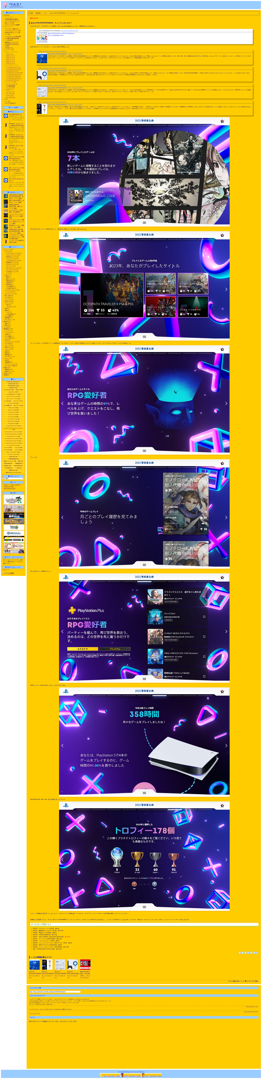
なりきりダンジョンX (12, 71)
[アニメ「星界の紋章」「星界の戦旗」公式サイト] (14, 518)
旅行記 (5, 321)
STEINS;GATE (13, 383)
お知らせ (6, 373)
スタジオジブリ (13, 412)
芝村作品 (8, 284)
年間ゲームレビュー (10, 461)
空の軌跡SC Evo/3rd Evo (12, 44)
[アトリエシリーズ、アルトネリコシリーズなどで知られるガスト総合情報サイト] (14, 548)
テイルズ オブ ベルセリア (13, 76)
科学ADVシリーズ (11, 257)
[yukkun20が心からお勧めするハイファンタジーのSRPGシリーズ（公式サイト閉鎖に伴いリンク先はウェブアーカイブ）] (14, 523)
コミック (7, 299)
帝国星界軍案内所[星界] (11, 19)
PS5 (250, 981)
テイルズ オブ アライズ (12, 80)
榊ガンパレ (9, 279)
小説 (6, 275)
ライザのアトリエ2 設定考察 (13, 36)
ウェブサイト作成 (10, 365)
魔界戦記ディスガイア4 (11, 42)
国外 (6, 325)
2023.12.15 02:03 (247, 1011)
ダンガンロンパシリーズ (13, 268)
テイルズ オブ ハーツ (13, 436)
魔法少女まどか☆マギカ (13, 472)
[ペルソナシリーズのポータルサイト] (14, 542)
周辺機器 (7, 362)
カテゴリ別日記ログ (10, 103)
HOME (31, 13)
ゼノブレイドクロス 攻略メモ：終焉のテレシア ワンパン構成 (16, 221)
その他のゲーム (9, 48)
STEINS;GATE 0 (13, 385)
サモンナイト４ (10, 59)
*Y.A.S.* (15, 4)
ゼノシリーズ (10, 266)
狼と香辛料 (18, 465)
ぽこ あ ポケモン (10, 97)
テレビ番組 (8, 316)
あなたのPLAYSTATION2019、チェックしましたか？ (48, 974)
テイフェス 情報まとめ (12, 29)
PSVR (253, 981)
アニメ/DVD (8, 338)
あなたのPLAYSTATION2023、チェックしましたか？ (51, 23)
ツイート (6, 569)
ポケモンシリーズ (11, 264)
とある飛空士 (10, 286)
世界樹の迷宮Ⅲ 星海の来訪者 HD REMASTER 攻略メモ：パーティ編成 (16, 196)
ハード (8, 273)
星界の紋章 (8, 463)
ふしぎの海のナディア (13, 394)
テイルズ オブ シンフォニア (13, 431)
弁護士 (5, 367)
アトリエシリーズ (11, 270)
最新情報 (38, 13)
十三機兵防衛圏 (10, 86)
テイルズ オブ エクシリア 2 (13, 69)
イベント (7, 303)
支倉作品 (8, 282)
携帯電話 (7, 318)
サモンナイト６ (10, 63)
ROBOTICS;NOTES (13, 381)
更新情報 (18, 463)
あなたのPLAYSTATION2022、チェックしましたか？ (35, 974)
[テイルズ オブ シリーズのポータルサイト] (14, 529)
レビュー (6, 249)
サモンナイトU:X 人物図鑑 (12, 25)
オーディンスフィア (11, 84)
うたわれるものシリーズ (13, 260)
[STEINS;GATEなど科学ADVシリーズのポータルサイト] (14, 536)
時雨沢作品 (9, 281)
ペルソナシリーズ (11, 258)
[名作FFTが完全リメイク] (14, 511)
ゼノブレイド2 (10, 92)
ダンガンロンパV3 (13, 421)
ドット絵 (7, 101)
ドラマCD (8, 297)
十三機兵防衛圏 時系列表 (12, 38)
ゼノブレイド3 (10, 93)
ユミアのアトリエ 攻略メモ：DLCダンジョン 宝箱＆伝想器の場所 (16, 236)
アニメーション (9, 294)
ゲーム (45, 13)
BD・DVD (8, 295)
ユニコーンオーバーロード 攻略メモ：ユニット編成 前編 (17, 216)
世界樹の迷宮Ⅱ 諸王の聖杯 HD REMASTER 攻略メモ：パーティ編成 (16, 231)
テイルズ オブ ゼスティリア (14, 74)
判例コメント (8, 371)
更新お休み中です (17, 114)
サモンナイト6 (13, 407)
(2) (257, 981)
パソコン (7, 330)
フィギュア (9, 292)
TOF (7, 305)
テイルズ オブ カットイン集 (12, 30)
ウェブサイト (8, 319)
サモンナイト (10, 54)
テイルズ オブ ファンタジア (13, 438)
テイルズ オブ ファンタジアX (14, 72)
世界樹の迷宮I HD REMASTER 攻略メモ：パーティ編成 (16, 206)
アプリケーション (10, 364)
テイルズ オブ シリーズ (12, 253)
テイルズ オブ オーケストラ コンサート (13, 428)
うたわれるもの (9, 389)
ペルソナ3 (8, 447)
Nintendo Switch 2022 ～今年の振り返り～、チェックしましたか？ (85, 974)
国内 (6, 323)
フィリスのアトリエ (13, 445)
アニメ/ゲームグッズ (10, 290)
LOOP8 (7, 46)
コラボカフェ (10, 306)
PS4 (247, 981)
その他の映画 (10, 314)
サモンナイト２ (10, 56)
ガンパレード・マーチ (13, 398)
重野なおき (13, 470)
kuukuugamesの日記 (9, 488)
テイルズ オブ (13, 423)
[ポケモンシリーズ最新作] (14, 504)
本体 (6, 360)
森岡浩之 (7, 465)
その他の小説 (10, 288)
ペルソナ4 (18, 447)
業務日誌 (7, 369)
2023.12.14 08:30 (250, 1006)
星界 (7, 277)
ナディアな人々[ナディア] (12, 21)
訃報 (19, 468)
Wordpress (13, 387)
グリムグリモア (10, 88)
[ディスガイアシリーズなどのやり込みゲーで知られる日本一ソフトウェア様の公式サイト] (14, 553)
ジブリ (8, 312)
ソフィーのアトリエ (13, 419)
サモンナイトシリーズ (12, 255)
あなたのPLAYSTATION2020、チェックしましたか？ (61, 974)
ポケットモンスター (13, 452)
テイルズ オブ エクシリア (13, 67)
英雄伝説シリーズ (11, 262)
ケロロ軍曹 (8, 405)
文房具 (7, 334)
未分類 (5, 375)
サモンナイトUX (13, 410)
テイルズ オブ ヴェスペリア (14, 78)
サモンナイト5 (18, 405)
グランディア (10, 95)
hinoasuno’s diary (9, 486)
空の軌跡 (8, 468)
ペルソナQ (19, 449)
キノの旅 (7, 401)
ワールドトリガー (13, 454)
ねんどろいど (13, 392)
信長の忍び (13, 456)
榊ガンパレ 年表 (9, 23)
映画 (6, 310)
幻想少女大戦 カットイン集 (12, 32)
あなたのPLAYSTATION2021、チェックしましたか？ (73, 974)
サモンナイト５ (10, 61)
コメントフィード (34, 1013)
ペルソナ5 (8, 449)
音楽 (6, 308)
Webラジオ (8, 301)
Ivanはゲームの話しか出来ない (12, 485)
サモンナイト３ (10, 57)
